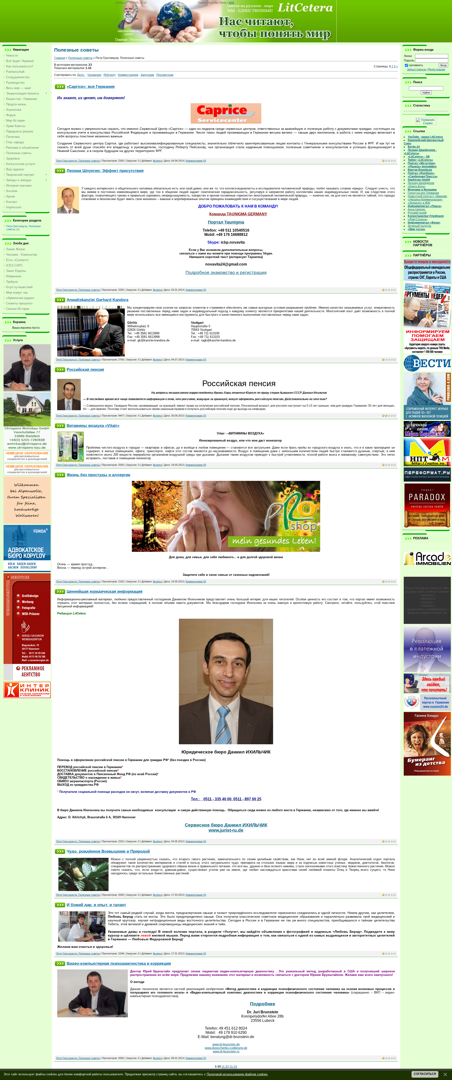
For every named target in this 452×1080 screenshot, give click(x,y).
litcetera (157, 160)
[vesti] (427, 370)
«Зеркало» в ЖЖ (419, 203)
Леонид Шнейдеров (421, 183)
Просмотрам (164, 75)
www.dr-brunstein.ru (226, 1051)
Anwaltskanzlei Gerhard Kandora (97, 299)
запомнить (416, 65)
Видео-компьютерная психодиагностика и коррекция (119, 963)
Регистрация (436, 69)
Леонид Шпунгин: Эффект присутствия (105, 170)
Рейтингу (110, 75)
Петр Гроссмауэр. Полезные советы (78, 160)
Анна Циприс (416, 209)
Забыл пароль (416, 69)
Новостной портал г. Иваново (427, 196)
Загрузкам (147, 75)
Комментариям (128, 75)
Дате (80, 75)
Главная (59, 58)
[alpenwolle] (27, 522)
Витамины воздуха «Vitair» (93, 425)
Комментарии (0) (196, 160)
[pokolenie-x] (427, 419)
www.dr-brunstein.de (226, 1044)
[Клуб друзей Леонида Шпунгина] (427, 671)
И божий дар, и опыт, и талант (96, 904)
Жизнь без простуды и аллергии (98, 474)
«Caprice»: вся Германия (91, 86)
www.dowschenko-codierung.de (226, 1048)
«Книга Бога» (416, 186)
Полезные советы (80, 58)
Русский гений (417, 212)
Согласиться (425, 1074)
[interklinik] (27, 697)
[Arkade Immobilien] (427, 574)
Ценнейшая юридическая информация (104, 591)
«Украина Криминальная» (425, 199)
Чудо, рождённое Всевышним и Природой (108, 851)
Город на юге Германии (423, 193)
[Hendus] (427, 774)
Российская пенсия (85, 369)
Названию (94, 75)
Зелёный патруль (419, 226)
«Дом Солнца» (418, 219)
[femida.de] (27, 571)
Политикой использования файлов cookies (237, 1074)
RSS (231, 2)
